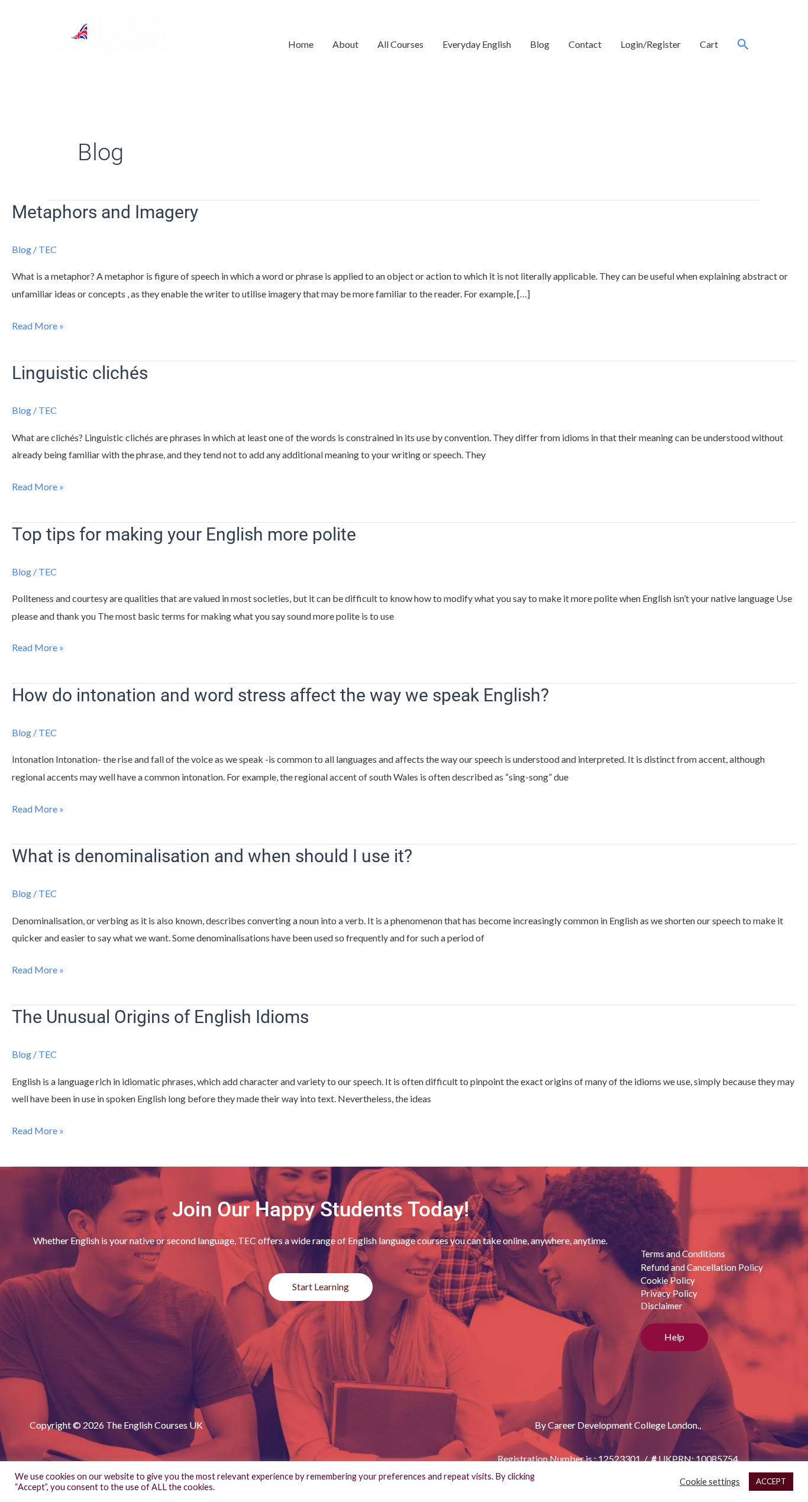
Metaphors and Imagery (105, 212)
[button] (743, 44)
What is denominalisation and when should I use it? (212, 856)
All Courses (400, 44)
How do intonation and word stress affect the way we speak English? (280, 695)
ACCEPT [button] (771, 1481)
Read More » (38, 324)
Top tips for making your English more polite (184, 534)
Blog (540, 44)
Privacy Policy (669, 1293)
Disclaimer (662, 1305)
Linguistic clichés (80, 372)
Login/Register (650, 44)
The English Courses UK (158, 66)
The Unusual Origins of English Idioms (160, 1016)
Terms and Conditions (683, 1253)
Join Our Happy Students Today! (320, 1209)
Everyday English (476, 44)
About (345, 44)
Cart (709, 44)
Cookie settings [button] (710, 1482)
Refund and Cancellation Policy (702, 1267)
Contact (585, 44)
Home (300, 44)
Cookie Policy (668, 1280)
